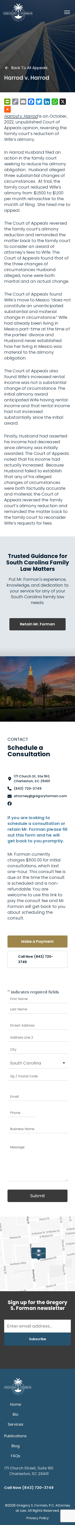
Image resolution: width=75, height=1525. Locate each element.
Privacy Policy (37, 1518)
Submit (37, 1196)
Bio (15, 1414)
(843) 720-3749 (27, 788)
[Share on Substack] (7, 109)
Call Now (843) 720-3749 (35, 959)
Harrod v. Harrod (21, 116)
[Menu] (67, 12)
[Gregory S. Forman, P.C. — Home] (17, 12)
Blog (15, 1445)
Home (15, 1404)
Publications (15, 1436)
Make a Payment (37, 941)
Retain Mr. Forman (37, 624)
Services (15, 1424)
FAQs (15, 1455)
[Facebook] (10, 803)
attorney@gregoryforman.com (40, 796)
